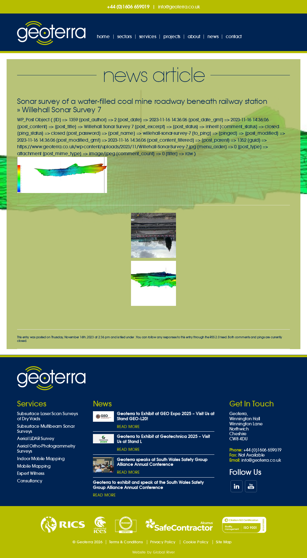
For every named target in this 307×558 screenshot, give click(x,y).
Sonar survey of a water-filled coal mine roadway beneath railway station (142, 101)
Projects (171, 36)
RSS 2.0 (214, 337)
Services (147, 36)
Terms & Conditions (126, 542)
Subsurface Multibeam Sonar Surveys (45, 429)
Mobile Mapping (34, 466)
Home (103, 36)
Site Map (223, 542)
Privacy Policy (163, 542)
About (194, 36)
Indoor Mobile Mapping (41, 458)
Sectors (124, 36)
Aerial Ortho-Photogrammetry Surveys (46, 449)
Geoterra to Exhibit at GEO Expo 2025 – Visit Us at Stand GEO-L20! (165, 416)
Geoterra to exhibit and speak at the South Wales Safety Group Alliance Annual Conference (148, 485)
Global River (164, 552)
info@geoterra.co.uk (179, 7)
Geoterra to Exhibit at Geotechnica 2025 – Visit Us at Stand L (163, 439)
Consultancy (29, 481)
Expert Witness (30, 473)
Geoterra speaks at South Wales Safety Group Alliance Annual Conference (162, 462)
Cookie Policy (196, 542)
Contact (234, 36)
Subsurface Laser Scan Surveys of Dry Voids (47, 416)
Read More (128, 426)
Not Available (251, 455)
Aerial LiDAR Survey (35, 438)
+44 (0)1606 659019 (128, 7)
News (212, 36)
